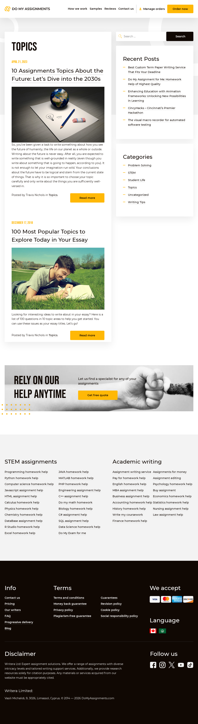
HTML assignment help (21, 496)
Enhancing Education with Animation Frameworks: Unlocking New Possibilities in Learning (157, 96)
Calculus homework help (22, 502)
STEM (132, 172)
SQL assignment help (74, 521)
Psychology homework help (172, 484)
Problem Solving (139, 165)
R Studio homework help (22, 527)
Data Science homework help (79, 527)
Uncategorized (138, 195)
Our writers (13, 610)
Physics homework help (21, 508)
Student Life (136, 180)
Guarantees (109, 597)
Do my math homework (75, 502)
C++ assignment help (73, 496)
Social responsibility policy (119, 616)
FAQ (8, 616)
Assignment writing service (132, 472)
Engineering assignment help (80, 490)
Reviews (110, 8)
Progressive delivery (19, 622)
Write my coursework (128, 514)
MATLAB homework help (76, 478)
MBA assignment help (128, 490)
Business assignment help (131, 496)
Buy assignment (164, 490)
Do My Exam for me (72, 533)
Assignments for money (170, 472)
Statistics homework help (171, 502)
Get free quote (97, 395)
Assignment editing (167, 478)
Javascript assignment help (24, 490)
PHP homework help (73, 484)
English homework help (129, 484)
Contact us (126, 8)
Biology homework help (76, 508)
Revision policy (111, 603)
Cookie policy (110, 610)
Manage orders (154, 9)
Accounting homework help (132, 502)
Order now (180, 9)
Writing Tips (136, 202)
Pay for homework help (129, 478)
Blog (8, 628)
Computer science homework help (29, 484)
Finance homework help (130, 521)
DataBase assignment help (24, 521)
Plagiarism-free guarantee (72, 616)
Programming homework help (26, 472)
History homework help (129, 508)
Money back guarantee (70, 603)
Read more (87, 198)
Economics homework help (172, 496)
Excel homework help (20, 533)
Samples (96, 8)
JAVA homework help (74, 472)
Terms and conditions (69, 597)
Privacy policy (63, 610)
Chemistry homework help (24, 514)
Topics (53, 195)
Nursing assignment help (171, 508)
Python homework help (21, 478)
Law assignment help (168, 514)
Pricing (10, 603)
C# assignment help (73, 514)
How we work (77, 8)
